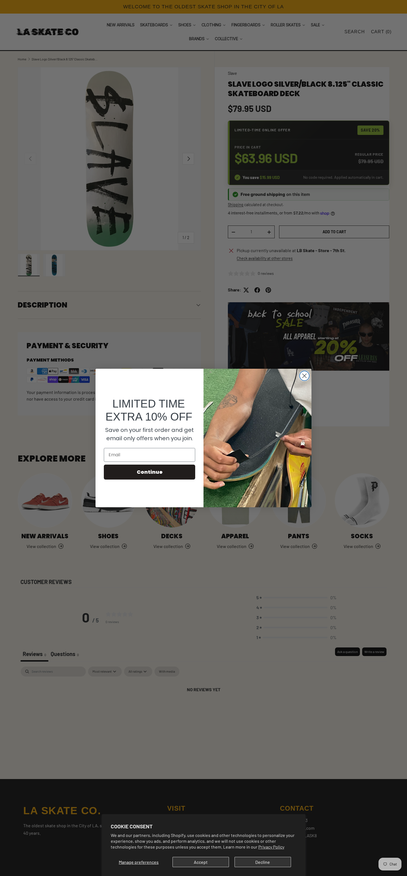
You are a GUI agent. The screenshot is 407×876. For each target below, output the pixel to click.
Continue (150, 471)
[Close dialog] (304, 376)
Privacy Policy (271, 846)
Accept (201, 862)
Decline (262, 862)
